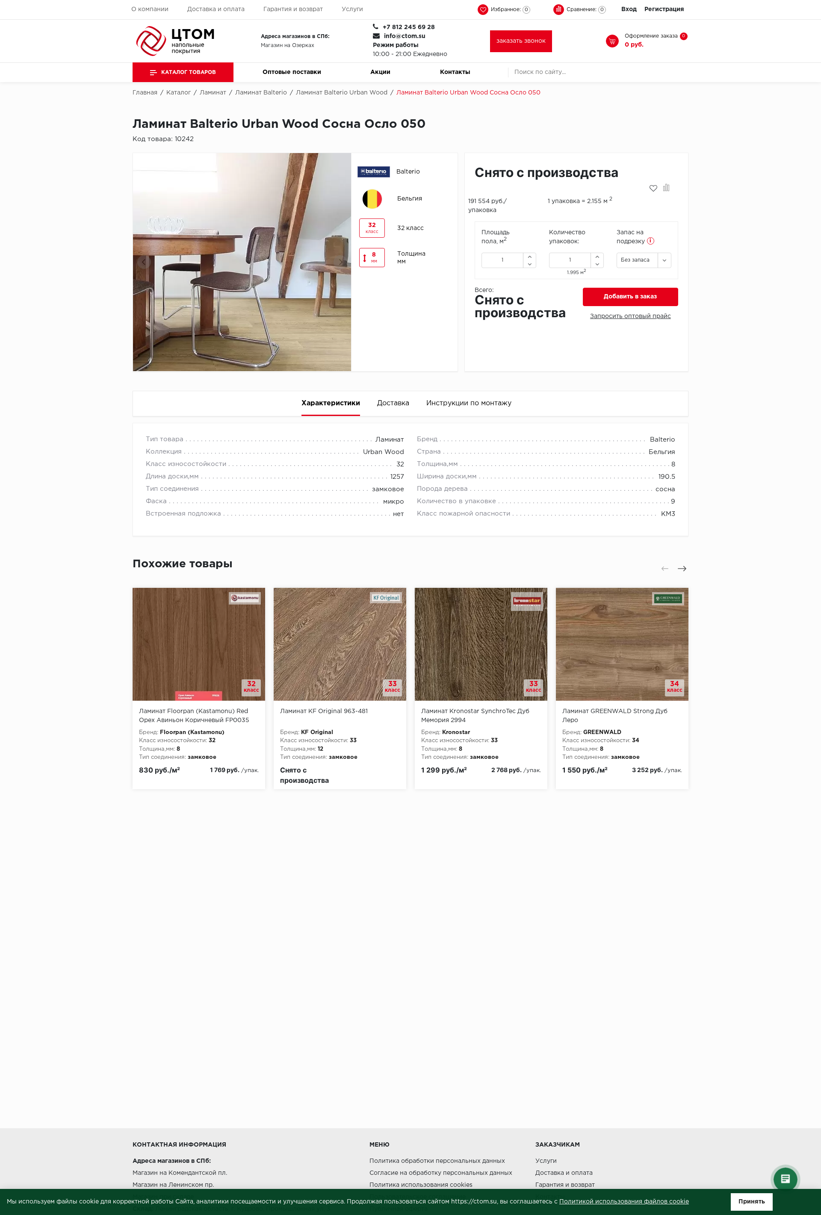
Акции (380, 72)
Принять (751, 1201)
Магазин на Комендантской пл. (180, 1173)
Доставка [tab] (393, 403)
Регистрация (664, 9)
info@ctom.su (404, 36)
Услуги (352, 9)
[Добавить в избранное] (653, 188)
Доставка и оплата (216, 9)
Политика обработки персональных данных (437, 1161)
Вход (629, 9)
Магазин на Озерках (287, 45)
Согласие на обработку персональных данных (440, 1173)
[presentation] (144, 262)
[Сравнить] (666, 188)
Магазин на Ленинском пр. (173, 1185)
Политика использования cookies (421, 1185)
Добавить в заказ (630, 296)
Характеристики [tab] (330, 403)
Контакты (455, 72)
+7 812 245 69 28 (409, 27)
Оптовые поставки (292, 72)
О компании (149, 9)
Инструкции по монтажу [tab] (468, 403)
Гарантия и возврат (293, 9)
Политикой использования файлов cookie (624, 1201)
